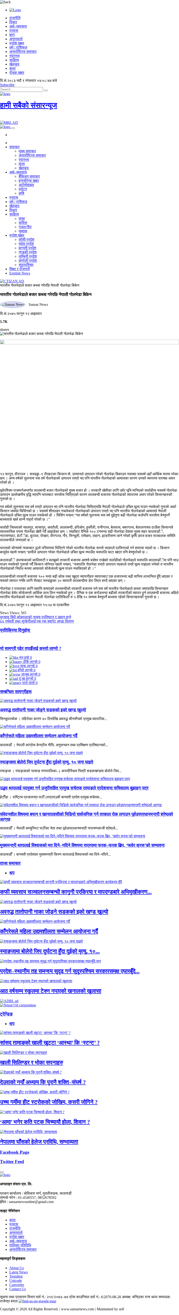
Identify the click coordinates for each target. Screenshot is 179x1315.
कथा (22, 218)
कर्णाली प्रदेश (28, 261)
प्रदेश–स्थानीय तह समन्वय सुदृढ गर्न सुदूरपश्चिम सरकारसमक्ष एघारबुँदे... (70, 971)
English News (19, 273)
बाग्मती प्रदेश (27, 248)
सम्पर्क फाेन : (8, 1198)
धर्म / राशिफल (18, 47)
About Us (16, 1268)
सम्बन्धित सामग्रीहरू (16, 691)
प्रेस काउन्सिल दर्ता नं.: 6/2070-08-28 (95, 1297)
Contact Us (17, 1289)
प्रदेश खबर (16, 43)
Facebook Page (14, 1152)
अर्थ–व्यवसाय (18, 26)
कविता (23, 223)
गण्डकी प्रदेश (28, 252)
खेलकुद (14, 64)
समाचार (14, 147)
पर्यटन (23, 189)
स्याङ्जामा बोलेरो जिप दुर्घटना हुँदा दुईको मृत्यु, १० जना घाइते (46, 762)
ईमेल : (4, 1202)
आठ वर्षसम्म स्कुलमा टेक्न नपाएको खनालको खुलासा (50, 991)
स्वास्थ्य (14, 56)
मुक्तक (23, 231)
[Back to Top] (2, 1172)
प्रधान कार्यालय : (11, 1193)
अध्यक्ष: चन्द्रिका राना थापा (140, 1297)
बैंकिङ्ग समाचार (29, 176)
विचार (13, 22)
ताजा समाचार (10, 863)
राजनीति (15, 18)
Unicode (15, 1281)
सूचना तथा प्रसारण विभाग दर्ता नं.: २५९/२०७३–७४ (34, 1297)
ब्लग (12, 35)
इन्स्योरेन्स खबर (29, 181)
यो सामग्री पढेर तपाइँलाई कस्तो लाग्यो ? (30, 648)
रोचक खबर (16, 73)
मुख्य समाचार (27, 151)
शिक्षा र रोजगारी (19, 269)
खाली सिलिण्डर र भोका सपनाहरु (31, 1062)
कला (12, 68)
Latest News (18, 1272)
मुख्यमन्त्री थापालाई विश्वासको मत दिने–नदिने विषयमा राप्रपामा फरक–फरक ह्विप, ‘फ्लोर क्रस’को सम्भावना (82, 845)
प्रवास (13, 30)
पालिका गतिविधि (20, 1245)
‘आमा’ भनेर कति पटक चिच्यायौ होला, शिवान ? (45, 1122)
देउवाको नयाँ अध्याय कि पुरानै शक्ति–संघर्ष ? (43, 1082)
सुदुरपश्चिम (26, 265)
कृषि (21, 193)
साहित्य (14, 60)
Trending (16, 1276)
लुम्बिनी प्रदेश (28, 256)
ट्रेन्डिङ (6, 1014)
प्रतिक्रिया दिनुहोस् (15, 630)
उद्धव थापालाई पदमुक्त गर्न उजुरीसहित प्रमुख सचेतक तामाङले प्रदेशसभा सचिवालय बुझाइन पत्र (74, 787)
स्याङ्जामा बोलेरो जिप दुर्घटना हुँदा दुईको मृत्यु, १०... (50, 951)
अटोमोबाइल (26, 185)
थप (11, 872)
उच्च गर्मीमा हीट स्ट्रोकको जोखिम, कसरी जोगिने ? (49, 1102)
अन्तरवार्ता (16, 39)
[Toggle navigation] (13, 128)
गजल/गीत (25, 227)
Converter (16, 1285)
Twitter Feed (12, 1161)
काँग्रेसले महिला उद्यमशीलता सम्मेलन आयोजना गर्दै (38, 735)
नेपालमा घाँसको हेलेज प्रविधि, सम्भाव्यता (39, 1142)
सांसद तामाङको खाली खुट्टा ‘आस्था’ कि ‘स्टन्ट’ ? (50, 1043)
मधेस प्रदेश (26, 244)
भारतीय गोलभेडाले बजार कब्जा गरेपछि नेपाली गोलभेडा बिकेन (39, 285)
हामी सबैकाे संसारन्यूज (28, 105)
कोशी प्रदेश (26, 239)
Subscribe (7, 85)
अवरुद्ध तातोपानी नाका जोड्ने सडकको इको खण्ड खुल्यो (43, 709)
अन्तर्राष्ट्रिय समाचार (23, 52)
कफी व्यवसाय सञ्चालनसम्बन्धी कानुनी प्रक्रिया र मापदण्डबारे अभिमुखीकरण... (76, 892)
